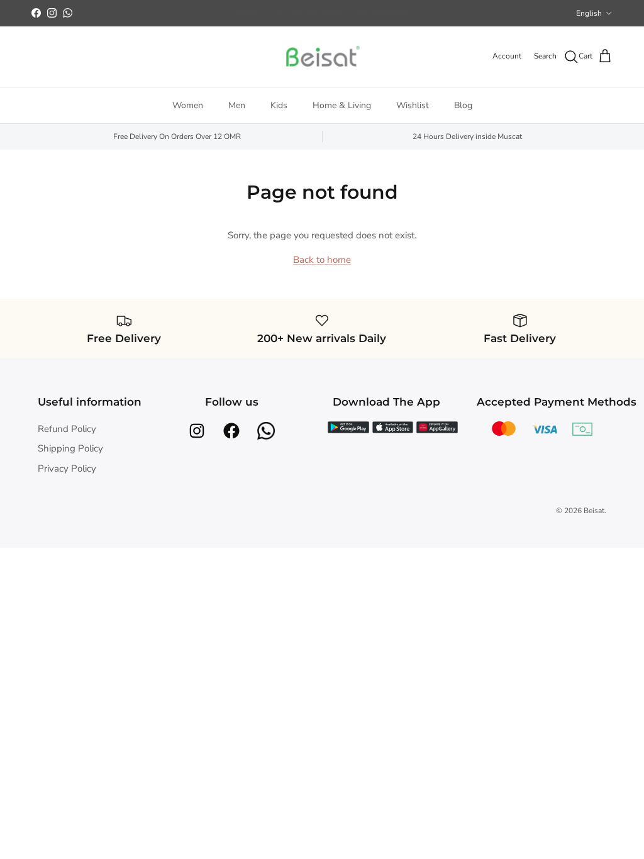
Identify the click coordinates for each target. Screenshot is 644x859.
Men (236, 105)
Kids (278, 105)
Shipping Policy (70, 448)
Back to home (322, 259)
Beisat (594, 511)
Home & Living (342, 105)
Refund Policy (67, 429)
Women (187, 105)
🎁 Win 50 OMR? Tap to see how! (322, 18)
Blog (463, 105)
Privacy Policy (67, 468)
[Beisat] (322, 56)
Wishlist (412, 105)
